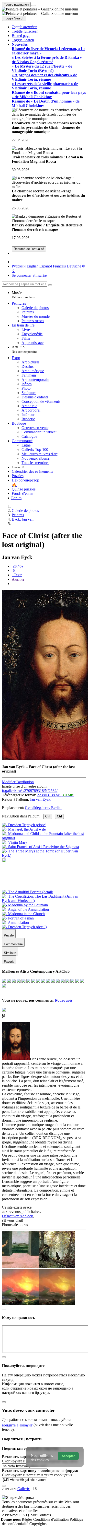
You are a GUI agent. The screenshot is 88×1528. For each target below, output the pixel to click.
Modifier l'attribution (18, 782)
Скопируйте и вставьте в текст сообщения (37, 1475)
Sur (34, 1515)
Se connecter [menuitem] (22, 275)
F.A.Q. (25, 1515)
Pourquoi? (64, 1000)
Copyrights (37, 1524)
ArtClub (24, 349)
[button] (24, 27)
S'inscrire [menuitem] (40, 275)
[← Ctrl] (44, 855)
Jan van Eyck (40, 799)
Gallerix (23, 1489)
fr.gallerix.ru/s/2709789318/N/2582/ (29, 791)
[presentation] (49, 584)
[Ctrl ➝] (27, 892)
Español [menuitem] (45, 266)
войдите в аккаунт (17, 1425)
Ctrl (47, 816)
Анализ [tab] (18, 579)
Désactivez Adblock (17, 1216)
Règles (27, 1519)
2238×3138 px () (55, 795)
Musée (23, 295)
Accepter (68, 1456)
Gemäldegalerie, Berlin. (43, 808)
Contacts (44, 1515)
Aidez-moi (10, 1515)
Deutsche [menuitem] (74, 266)
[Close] (50, 285)
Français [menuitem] (59, 266)
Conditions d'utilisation (51, 1519)
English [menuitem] (32, 266)
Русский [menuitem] (19, 266)
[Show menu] (33, 5)
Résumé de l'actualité (29, 249)
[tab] (17, 566)
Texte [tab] (17, 575)
